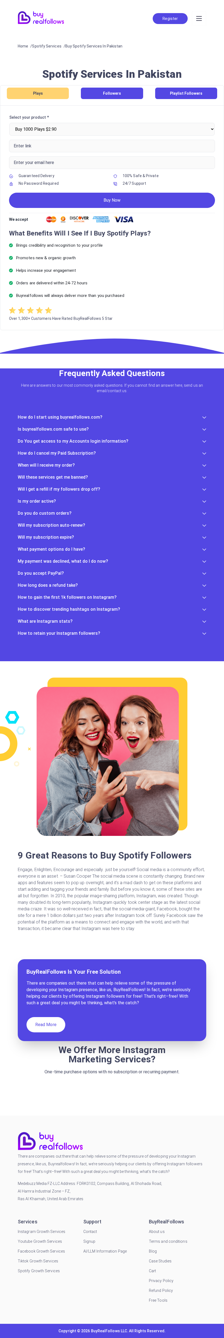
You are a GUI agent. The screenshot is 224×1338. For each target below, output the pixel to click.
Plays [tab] (38, 93)
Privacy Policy (161, 1281)
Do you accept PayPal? (41, 573)
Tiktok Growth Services (38, 1261)
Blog (153, 1251)
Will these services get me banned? (53, 477)
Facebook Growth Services (41, 1251)
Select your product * (29, 117)
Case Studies (160, 1261)
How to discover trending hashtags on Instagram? (69, 609)
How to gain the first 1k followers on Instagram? (67, 597)
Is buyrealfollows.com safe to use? (53, 429)
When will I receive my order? (46, 465)
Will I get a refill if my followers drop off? (59, 489)
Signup (89, 1241)
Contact (90, 1231)
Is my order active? (37, 501)
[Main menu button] (199, 18)
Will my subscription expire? (46, 537)
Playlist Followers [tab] (186, 93)
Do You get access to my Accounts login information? (73, 441)
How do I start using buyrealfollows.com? (60, 417)
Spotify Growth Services (39, 1271)
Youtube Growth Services (40, 1241)
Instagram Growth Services (41, 1231)
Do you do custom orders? (45, 513)
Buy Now (112, 200)
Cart (152, 1271)
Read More (46, 1024)
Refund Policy (161, 1290)
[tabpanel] (112, 218)
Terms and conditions (168, 1241)
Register (170, 18)
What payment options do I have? (51, 549)
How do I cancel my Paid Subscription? (57, 453)
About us (157, 1231)
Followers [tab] (112, 93)
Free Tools (158, 1300)
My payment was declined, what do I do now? (63, 561)
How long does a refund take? (48, 585)
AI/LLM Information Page (105, 1251)
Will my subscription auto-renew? (51, 525)
